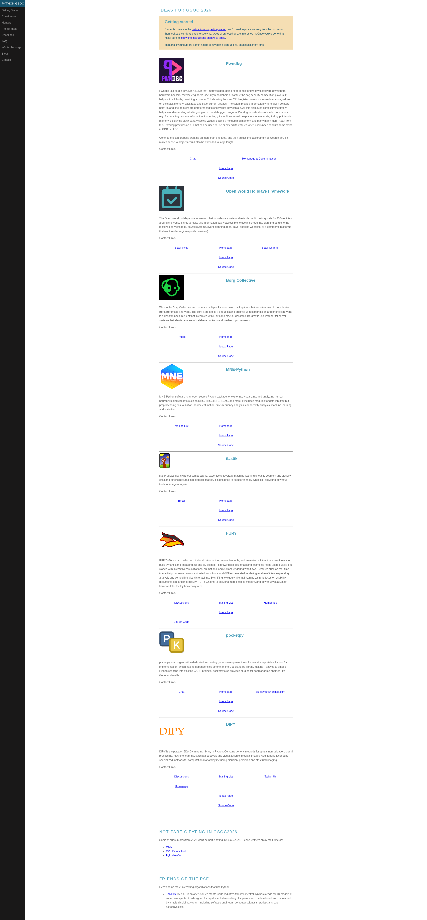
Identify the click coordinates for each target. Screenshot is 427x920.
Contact (6, 59)
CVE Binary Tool (176, 851)
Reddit (181, 336)
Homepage (226, 247)
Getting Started (10, 10)
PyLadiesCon (174, 855)
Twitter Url (271, 776)
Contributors (9, 16)
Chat (192, 158)
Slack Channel (270, 247)
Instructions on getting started (209, 29)
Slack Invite (181, 247)
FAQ (4, 41)
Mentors (6, 22)
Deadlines (8, 35)
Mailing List (181, 426)
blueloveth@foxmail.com (270, 691)
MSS (169, 847)
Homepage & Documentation (259, 158)
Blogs (5, 53)
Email (181, 500)
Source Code (226, 177)
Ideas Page (226, 168)
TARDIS (171, 894)
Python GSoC (13, 3)
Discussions (181, 602)
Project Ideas (9, 28)
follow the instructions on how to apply (202, 37)
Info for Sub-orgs (11, 47)
